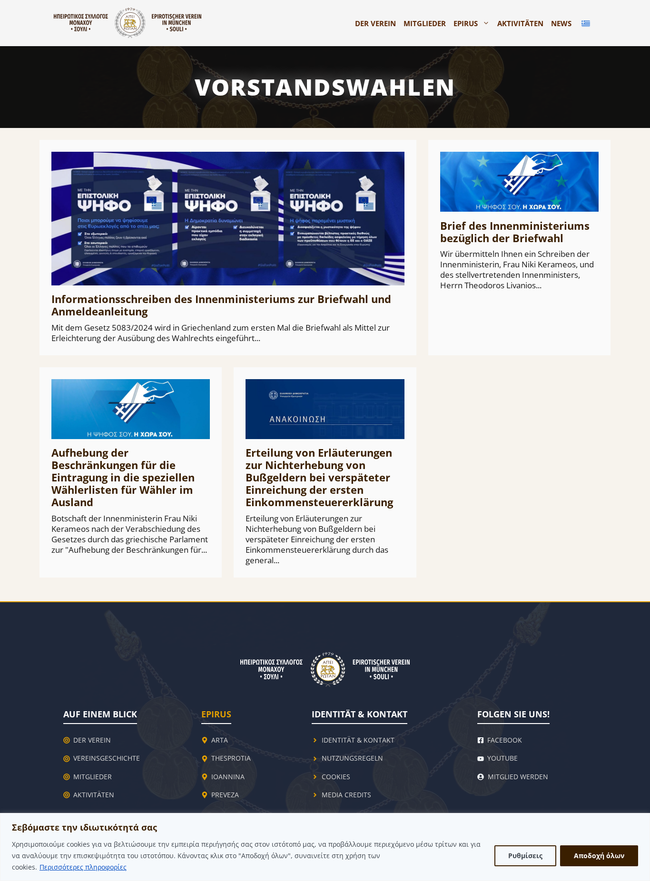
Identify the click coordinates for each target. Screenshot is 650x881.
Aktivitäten (520, 23)
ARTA (219, 739)
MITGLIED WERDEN (518, 776)
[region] (325, 847)
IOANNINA (228, 776)
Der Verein (375, 23)
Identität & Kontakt (358, 739)
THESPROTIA (231, 758)
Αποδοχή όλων (599, 855)
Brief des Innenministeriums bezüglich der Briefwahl (515, 231)
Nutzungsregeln (352, 758)
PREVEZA (225, 794)
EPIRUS (465, 23)
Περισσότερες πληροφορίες (83, 866)
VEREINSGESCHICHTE (106, 758)
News (561, 23)
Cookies (336, 776)
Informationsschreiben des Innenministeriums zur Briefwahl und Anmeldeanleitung (221, 305)
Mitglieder (92, 776)
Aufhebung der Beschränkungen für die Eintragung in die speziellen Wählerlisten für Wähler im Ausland (123, 477)
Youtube (502, 758)
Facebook (504, 739)
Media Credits (346, 794)
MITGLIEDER (425, 23)
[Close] (640, 821)
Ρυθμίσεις (525, 855)
